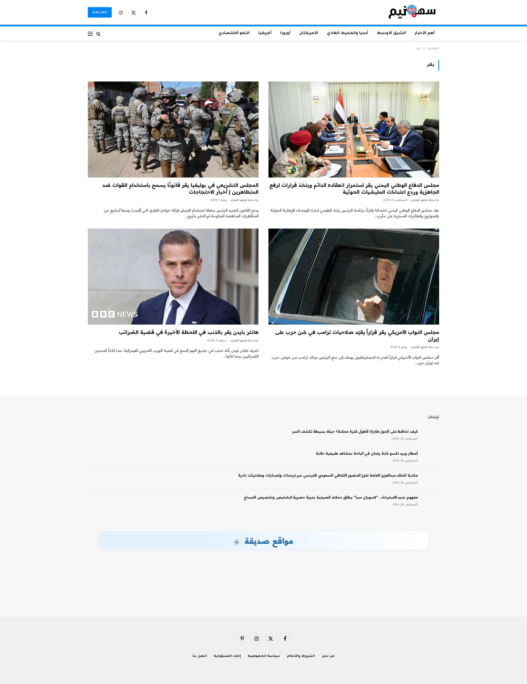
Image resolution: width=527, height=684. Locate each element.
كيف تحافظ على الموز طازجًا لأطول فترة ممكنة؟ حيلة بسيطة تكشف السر (355, 431)
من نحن (328, 656)
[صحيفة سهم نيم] (412, 12)
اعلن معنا (99, 12)
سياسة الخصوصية (264, 656)
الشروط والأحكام (301, 656)
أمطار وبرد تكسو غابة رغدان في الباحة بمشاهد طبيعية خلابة (367, 453)
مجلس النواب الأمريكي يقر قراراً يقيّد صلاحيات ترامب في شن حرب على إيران (357, 335)
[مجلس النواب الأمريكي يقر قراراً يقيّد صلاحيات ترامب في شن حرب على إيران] (353, 277)
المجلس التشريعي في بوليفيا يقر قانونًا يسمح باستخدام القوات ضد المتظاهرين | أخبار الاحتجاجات (180, 188)
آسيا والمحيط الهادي (347, 33)
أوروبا (285, 33)
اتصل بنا (199, 656)
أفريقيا (264, 33)
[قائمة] (90, 33)
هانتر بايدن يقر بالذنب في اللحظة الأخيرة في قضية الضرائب (189, 332)
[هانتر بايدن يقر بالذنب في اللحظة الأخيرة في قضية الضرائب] (173, 277)
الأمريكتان (308, 33)
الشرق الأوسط (391, 33)
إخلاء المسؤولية (227, 656)
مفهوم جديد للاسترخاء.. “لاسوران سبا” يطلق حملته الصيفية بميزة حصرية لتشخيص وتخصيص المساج (331, 497)
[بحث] (98, 33)
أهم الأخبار (425, 33)
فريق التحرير (419, 200)
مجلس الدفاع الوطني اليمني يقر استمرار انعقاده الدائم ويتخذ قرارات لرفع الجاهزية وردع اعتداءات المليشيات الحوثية (354, 188)
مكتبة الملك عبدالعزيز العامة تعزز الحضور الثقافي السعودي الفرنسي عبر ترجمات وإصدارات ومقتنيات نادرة (328, 475)
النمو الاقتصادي (234, 33)
